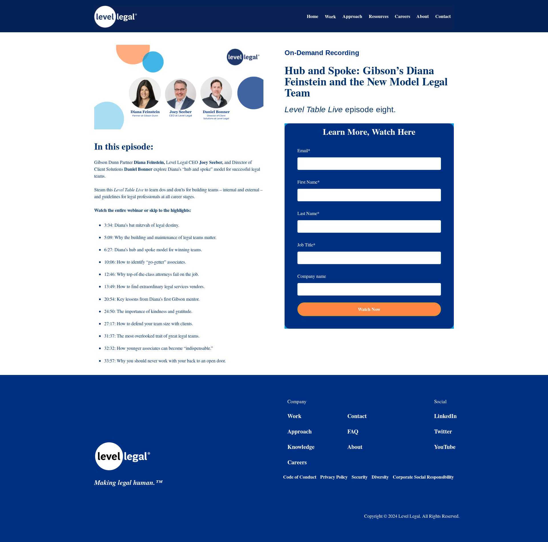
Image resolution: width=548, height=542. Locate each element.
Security (360, 476)
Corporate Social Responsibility (423, 476)
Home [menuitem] (312, 16)
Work (294, 416)
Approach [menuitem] (352, 16)
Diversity (380, 476)
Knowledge (301, 447)
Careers (297, 462)
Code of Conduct (300, 476)
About (354, 447)
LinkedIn (445, 416)
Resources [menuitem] (378, 16)
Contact (357, 416)
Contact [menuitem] (443, 16)
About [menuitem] (422, 16)
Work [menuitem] (330, 16)
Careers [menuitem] (402, 16)
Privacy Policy (334, 476)
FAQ (352, 431)
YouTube (445, 447)
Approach (299, 431)
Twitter (443, 431)
